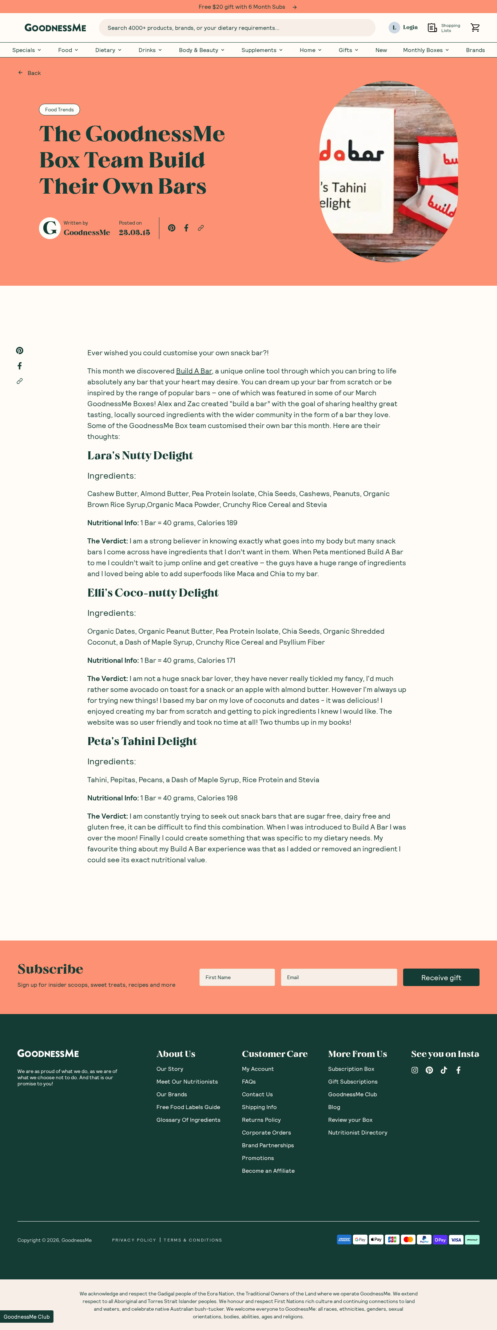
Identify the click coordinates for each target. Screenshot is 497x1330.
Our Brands (171, 1093)
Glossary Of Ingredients (188, 1119)
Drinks (147, 50)
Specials (23, 50)
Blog (334, 1106)
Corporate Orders (266, 1132)
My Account (258, 1068)
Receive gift (441, 977)
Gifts (345, 50)
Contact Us (257, 1093)
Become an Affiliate (268, 1170)
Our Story (169, 1068)
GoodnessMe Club (352, 1093)
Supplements (259, 50)
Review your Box (350, 1119)
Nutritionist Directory (357, 1132)
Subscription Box (351, 1068)
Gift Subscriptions (353, 1081)
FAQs (249, 1081)
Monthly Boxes (423, 50)
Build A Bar (194, 370)
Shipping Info (259, 1106)
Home (307, 50)
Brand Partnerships (268, 1144)
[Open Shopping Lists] (432, 27)
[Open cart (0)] (475, 27)
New (381, 50)
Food (65, 50)
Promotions (258, 1157)
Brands (475, 50)
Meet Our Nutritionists (187, 1081)
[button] (26, 1316)
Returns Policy (261, 1119)
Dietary (105, 50)
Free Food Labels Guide (188, 1106)
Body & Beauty (198, 50)
